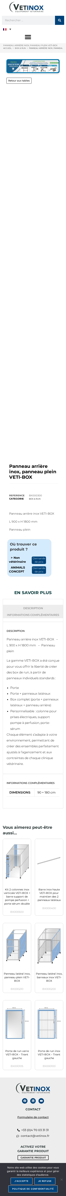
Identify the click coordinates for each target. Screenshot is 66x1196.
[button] (7, 29)
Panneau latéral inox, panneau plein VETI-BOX (17, 977)
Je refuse (45, 1181)
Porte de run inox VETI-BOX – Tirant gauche (49, 1054)
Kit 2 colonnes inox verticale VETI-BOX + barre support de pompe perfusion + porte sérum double (17, 896)
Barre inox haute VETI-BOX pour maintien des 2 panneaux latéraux (49, 895)
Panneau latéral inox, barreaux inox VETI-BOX (49, 977)
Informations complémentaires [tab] (33, 615)
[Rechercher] (59, 20)
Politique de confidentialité (33, 1188)
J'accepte (21, 1181)
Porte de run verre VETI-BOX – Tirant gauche (17, 1054)
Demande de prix (39, 560)
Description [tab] (33, 608)
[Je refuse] (61, 1179)
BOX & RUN (35, 499)
